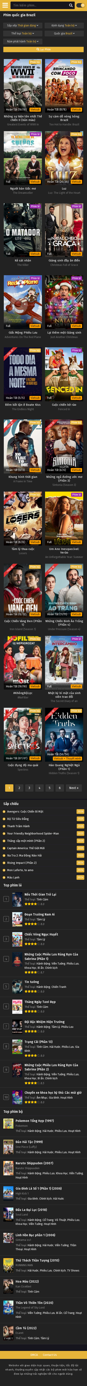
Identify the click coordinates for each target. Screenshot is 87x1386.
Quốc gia (63, 33)
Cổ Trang (48, 1220)
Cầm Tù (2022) (26, 1328)
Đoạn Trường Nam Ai (40, 914)
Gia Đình (54, 1097)
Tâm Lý (41, 919)
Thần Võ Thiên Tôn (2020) (34, 1303)
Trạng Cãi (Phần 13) (38, 1042)
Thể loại (21, 33)
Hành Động (43, 963)
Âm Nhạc (42, 1097)
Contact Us (50, 1354)
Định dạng (63, 25)
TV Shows (73, 1270)
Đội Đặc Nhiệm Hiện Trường (44, 1022)
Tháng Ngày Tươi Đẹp (40, 1002)
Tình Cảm (42, 899)
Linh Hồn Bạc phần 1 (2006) (35, 1235)
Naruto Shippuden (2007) (34, 1163)
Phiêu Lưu (73, 963)
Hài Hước (55, 1046)
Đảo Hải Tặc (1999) (29, 1142)
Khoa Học (30, 967)
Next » (74, 788)
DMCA (34, 1354)
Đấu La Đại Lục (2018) (31, 1210)
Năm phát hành (21, 41)
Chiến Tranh (59, 987)
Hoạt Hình (66, 1097)
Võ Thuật (60, 1220)
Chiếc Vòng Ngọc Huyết (41, 934)
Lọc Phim (45, 49)
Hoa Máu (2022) (27, 1281)
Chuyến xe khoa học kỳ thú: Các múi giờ (53, 1093)
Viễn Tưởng (58, 963)
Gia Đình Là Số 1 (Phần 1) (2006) (39, 1188)
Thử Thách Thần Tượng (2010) (37, 1260)
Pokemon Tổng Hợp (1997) (35, 1121)
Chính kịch (51, 967)
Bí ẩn (41, 967)
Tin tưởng (32, 982)
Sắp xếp (21, 25)
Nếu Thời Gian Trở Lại (40, 894)
